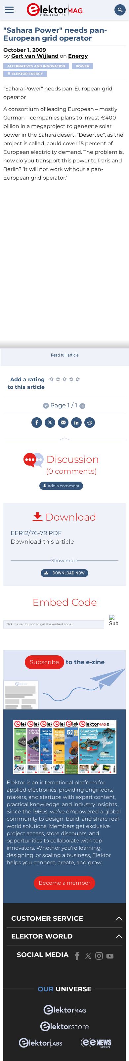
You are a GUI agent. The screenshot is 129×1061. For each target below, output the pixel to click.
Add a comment (63, 485)
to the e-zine (67, 662)
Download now (68, 573)
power (82, 66)
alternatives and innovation (36, 66)
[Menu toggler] (9, 9)
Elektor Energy (27, 74)
